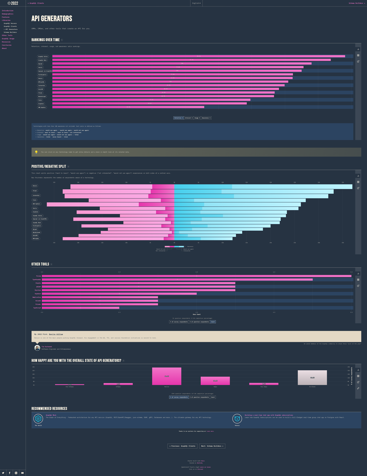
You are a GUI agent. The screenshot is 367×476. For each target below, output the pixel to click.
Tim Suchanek (37, 348)
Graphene (41, 103)
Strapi (40, 93)
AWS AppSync (42, 107)
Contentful (41, 85)
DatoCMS (40, 89)
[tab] (358, 49)
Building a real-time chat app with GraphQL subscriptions (269, 415)
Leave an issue (205, 467)
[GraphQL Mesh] (38, 418)
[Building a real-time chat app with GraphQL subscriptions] (237, 418)
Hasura (40, 78)
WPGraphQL (41, 82)
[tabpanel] (196, 91)
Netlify (200, 463)
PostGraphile (42, 74)
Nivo (202, 461)
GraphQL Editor (43, 56)
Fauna (40, 100)
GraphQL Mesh (42, 60)
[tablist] (357, 56)
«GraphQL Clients (182, 446)
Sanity (40, 67)
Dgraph (40, 63)
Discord (200, 469)
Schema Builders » (212, 446)
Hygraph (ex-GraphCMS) (45, 71)
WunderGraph (42, 96)
